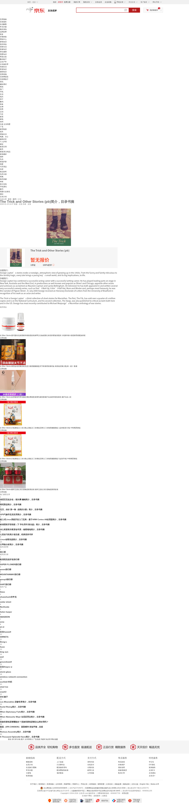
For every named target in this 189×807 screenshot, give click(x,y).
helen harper (6, 612)
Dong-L (3, 642)
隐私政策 (126, 784)
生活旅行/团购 (31, 767)
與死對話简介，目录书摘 (10, 504)
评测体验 (3, 37)
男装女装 (3, 57)
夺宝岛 (151, 762)
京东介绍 (3, 197)
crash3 (3, 692)
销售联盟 (101, 784)
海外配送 (60, 773)
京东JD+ (152, 776)
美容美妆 (3, 44)
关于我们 (33, 784)
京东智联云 (29, 739)
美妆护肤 (3, 162)
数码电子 (3, 59)
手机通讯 (3, 187)
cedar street (5, 602)
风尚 (1, 97)
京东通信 (152, 773)
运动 (1, 112)
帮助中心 (3, 39)
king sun (4, 652)
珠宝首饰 (3, 184)
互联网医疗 (4, 79)
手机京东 (120, 2)
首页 (10, 199)
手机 (1, 92)
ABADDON (5, 617)
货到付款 (90, 762)
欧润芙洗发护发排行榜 (9, 559)
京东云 (104, 796)
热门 (1, 89)
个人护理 (3, 142)
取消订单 (121, 773)
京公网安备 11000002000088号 (55, 788)
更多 (1, 34)
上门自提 (60, 762)
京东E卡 (152, 770)
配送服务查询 (62, 767)
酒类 (1, 157)
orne (2, 622)
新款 (9, 739)
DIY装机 (152, 765)
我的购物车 (154, 10)
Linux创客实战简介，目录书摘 (13, 539)
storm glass (5, 672)
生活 (1, 94)
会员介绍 (29, 765)
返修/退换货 (122, 770)
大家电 (28, 773)
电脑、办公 (4, 137)
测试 (1, 194)
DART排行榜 (5, 584)
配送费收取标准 (62, 770)
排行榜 (14, 739)
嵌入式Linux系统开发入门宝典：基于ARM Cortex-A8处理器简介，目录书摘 (33, 519)
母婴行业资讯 (5, 192)
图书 (1, 189)
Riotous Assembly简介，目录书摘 (15, 732)
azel (2, 657)
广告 (1, 127)
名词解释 (3, 24)
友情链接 (92, 784)
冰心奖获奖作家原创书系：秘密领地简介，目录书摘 (22, 529)
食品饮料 (3, 172)
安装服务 (3, 22)
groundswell (6, 662)
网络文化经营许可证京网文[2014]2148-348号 (103, 791)
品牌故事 (3, 32)
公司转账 (90, 773)
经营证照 (125, 793)
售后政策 (121, 762)
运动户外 (3, 62)
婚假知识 (3, 72)
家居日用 (3, 147)
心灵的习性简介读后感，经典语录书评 (16, 534)
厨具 (1, 132)
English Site (144, 784)
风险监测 (118, 784)
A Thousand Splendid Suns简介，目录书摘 (19, 737)
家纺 (1, 144)
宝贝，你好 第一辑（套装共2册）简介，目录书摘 (21, 509)
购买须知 (3, 29)
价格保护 (121, 765)
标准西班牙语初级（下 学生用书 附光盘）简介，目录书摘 (25, 524)
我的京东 (86, 2)
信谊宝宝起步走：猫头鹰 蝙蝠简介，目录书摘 (19, 499)
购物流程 (29, 762)
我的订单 (77, 2)
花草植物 (3, 74)
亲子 (1, 99)
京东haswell (5, 632)
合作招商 (58, 784)
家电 (1, 119)
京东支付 (97, 796)
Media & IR (155, 784)
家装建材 (3, 154)
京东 (44, 11)
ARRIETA (4, 637)
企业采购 (108, 2)
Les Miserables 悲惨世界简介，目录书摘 (18, 702)
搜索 (134, 10)
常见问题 (3, 27)
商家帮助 (67, 784)
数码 (1, 102)
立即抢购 (3, 338)
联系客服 (29, 776)
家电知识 (3, 42)
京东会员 (98, 2)
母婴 (1, 164)
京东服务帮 (4, 64)
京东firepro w (6, 667)
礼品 (1, 159)
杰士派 (3, 552)
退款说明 (121, 767)
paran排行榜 (5, 569)
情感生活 (3, 67)
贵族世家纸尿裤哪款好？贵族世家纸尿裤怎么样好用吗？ (24, 722)
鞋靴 (1, 177)
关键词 (42, 739)
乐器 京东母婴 (5, 124)
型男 (1, 109)
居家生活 (3, 47)
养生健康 (3, 52)
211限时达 (61, 765)
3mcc (2, 592)
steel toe (4, 687)
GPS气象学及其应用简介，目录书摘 (15, 514)
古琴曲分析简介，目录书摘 (11, 544)
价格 (18, 739)
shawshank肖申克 (8, 597)
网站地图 (54, 739)
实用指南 (3, 19)
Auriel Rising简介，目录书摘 (13, 707)
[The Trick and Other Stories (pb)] (58, 227)
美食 (1, 104)
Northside (4, 607)
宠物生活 (3, 134)
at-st (2, 627)
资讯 (1, 82)
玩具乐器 (3, 174)
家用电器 (3, 129)
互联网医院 (4, 77)
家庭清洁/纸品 (5, 152)
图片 (22, 739)
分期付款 (90, 767)
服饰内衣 (3, 139)
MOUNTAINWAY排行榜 (10, 574)
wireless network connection (13, 677)
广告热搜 (36, 739)
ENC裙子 (4, 697)
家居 (1, 117)
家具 (1, 149)
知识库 (48, 739)
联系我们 (42, 784)
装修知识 (3, 49)
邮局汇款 (90, 770)
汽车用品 (3, 167)
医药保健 (3, 179)
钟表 (1, 182)
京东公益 (134, 784)
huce (2, 647)
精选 (1, 87)
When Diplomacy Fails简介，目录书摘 (17, 712)
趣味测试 (3, 84)
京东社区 (109, 784)
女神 (1, 107)
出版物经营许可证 (78, 791)
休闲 (1, 122)
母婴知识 (3, 54)
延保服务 (152, 767)
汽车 (1, 114)
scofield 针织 (6, 682)
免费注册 (67, 2)
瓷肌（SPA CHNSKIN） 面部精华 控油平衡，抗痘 (21, 727)
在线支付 (90, 765)
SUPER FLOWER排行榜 (10, 564)
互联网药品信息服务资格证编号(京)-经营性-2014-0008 (105, 788)
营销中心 (75, 784)
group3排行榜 (6, 579)
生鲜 (1, 169)
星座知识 (3, 69)
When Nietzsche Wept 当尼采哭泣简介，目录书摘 (22, 717)
